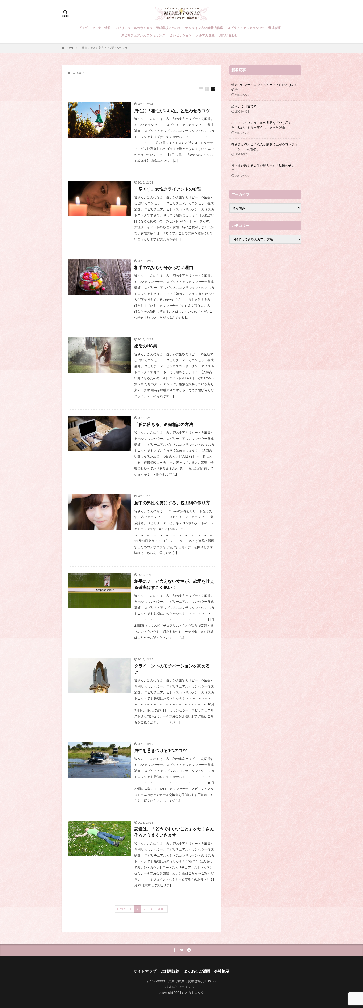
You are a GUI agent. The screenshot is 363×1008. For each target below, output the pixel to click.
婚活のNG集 (145, 345)
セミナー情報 (101, 28)
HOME (70, 48)
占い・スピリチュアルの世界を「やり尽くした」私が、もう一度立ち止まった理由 (263, 125)
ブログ (83, 28)
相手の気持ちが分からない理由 (163, 267)
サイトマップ (145, 971)
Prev (122, 909)
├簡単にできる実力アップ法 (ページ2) (103, 47)
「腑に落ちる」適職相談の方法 (163, 424)
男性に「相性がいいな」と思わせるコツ (172, 110)
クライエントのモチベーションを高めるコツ (174, 669)
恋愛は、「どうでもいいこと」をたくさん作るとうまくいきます (174, 831)
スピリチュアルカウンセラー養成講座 (254, 28)
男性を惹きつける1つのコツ (160, 750)
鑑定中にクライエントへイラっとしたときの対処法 (264, 87)
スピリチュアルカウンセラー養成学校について (148, 28)
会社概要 (221, 971)
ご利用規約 (169, 971)
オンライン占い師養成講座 (204, 28)
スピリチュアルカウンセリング (143, 35)
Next (160, 909)
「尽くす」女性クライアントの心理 (167, 188)
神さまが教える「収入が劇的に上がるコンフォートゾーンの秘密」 (264, 146)
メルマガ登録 (205, 35)
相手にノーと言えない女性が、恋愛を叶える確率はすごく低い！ (174, 584)
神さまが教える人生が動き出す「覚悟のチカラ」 (263, 168)
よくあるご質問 (197, 971)
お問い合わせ (228, 35)
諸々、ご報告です (244, 106)
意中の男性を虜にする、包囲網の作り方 (172, 502)
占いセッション (181, 35)
